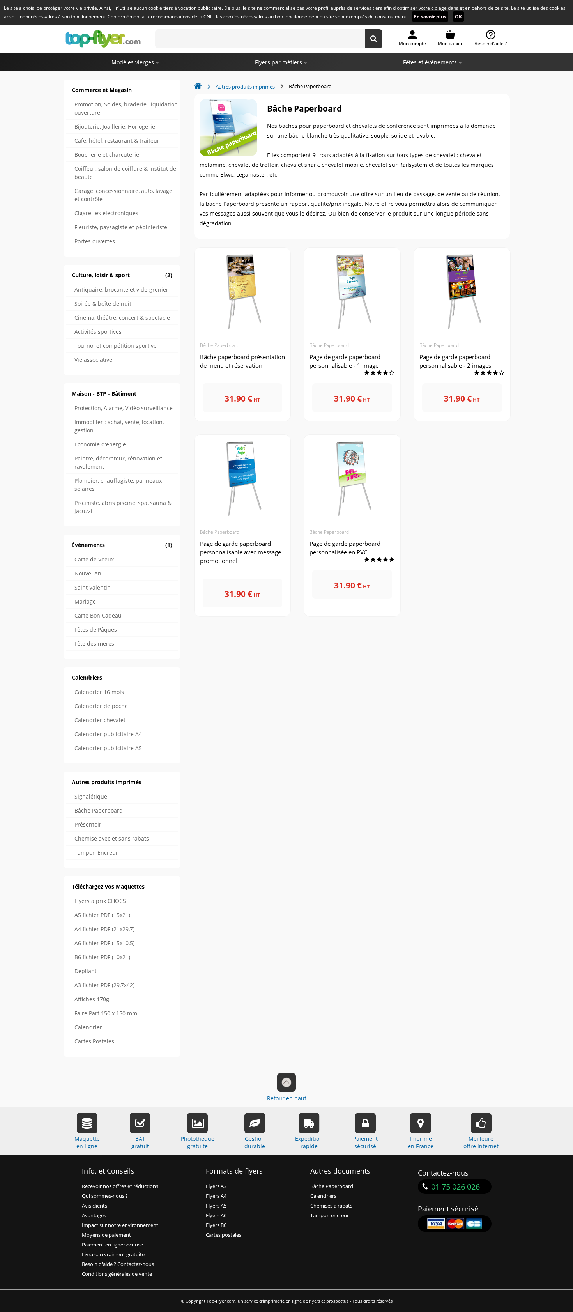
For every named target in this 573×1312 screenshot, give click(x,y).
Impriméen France (420, 1142)
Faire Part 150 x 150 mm (105, 1013)
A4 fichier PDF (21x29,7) (104, 929)
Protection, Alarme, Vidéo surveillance (123, 408)
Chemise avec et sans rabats (111, 838)
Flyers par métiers (279, 62)
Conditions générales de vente (117, 1274)
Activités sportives (98, 331)
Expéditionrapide (309, 1142)
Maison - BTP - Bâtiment (104, 393)
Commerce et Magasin (102, 90)
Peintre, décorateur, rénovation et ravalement (118, 462)
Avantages (94, 1215)
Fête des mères (94, 643)
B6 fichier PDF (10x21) (102, 957)
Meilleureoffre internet (481, 1142)
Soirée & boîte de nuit (102, 303)
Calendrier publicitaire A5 (108, 748)
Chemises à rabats (331, 1205)
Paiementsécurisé (365, 1142)
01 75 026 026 (455, 1186)
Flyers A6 (216, 1215)
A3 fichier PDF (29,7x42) (104, 985)
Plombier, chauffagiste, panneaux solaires (118, 484)
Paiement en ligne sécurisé (112, 1244)
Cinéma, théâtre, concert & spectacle (122, 317)
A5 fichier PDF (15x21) (102, 915)
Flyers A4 (216, 1196)
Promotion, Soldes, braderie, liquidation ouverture (126, 108)
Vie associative (93, 359)
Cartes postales (223, 1235)
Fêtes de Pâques (95, 629)
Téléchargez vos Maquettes (108, 886)
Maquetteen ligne (87, 1142)
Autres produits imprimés (106, 782)
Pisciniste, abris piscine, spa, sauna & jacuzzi (123, 507)
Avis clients (94, 1205)
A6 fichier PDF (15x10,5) (104, 943)
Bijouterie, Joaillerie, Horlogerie (114, 126)
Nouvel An (87, 573)
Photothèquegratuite (197, 1142)
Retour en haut (286, 1098)
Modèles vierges (133, 62)
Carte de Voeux (94, 559)
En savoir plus (430, 16)
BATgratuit (140, 1142)
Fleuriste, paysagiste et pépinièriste (120, 227)
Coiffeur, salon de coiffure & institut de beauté (125, 173)
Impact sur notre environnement (120, 1225)
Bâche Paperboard (98, 810)
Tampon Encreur (96, 852)
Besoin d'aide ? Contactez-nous (118, 1264)
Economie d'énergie (100, 444)
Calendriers (87, 677)
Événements (122, 545)
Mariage (85, 601)
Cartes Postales (94, 1041)
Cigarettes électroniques (106, 213)
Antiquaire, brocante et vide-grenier (121, 289)
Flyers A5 (216, 1205)
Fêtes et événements (430, 62)
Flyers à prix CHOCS (100, 901)
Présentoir (87, 824)
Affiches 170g (91, 999)
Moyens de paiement (106, 1235)
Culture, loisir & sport (122, 275)
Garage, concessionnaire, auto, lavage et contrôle (123, 195)
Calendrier (88, 1027)
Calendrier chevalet (100, 720)
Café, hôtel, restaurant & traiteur (116, 140)
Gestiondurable (254, 1142)
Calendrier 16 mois (99, 692)
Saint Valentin (92, 587)
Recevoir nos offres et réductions (120, 1186)
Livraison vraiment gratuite (113, 1254)
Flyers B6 (216, 1225)
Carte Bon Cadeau (98, 615)
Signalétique (90, 796)
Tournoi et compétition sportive (115, 345)
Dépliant (85, 971)
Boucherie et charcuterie (106, 154)
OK (458, 16)
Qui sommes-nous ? (105, 1196)
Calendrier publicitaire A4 (108, 734)
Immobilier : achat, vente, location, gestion (119, 426)
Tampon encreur (329, 1215)
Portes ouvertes (94, 241)
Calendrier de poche (101, 706)
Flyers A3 (216, 1186)
